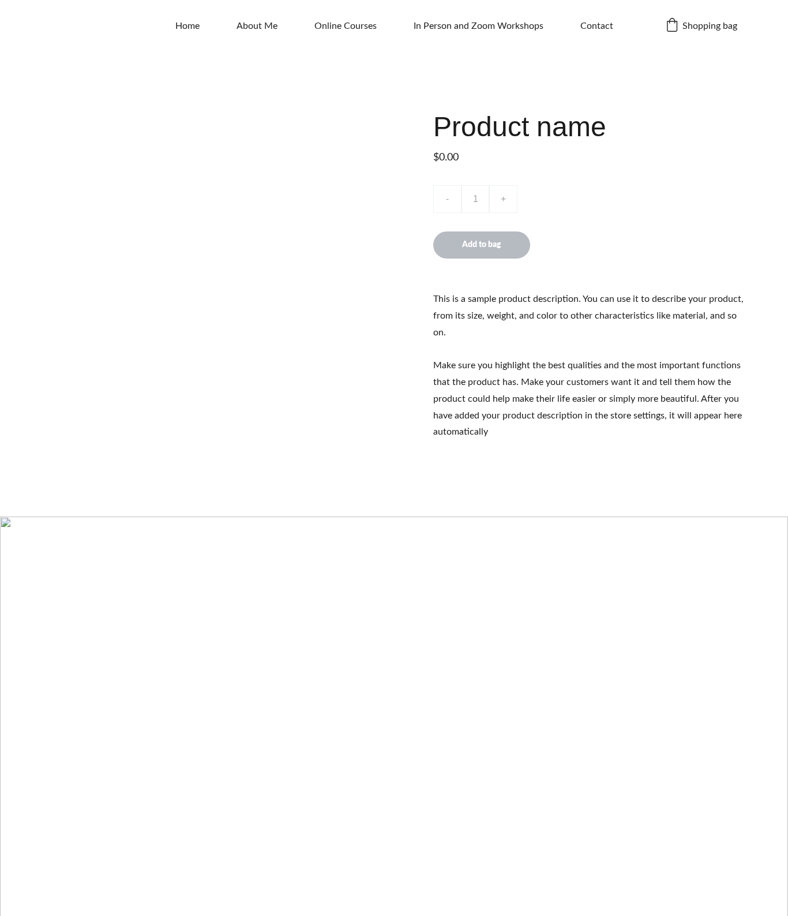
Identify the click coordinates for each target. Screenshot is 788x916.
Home (187, 26)
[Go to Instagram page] (354, 905)
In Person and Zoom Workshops (478, 26)
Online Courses (345, 26)
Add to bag (481, 245)
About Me (257, 26)
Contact (596, 26)
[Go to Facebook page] (386, 905)
